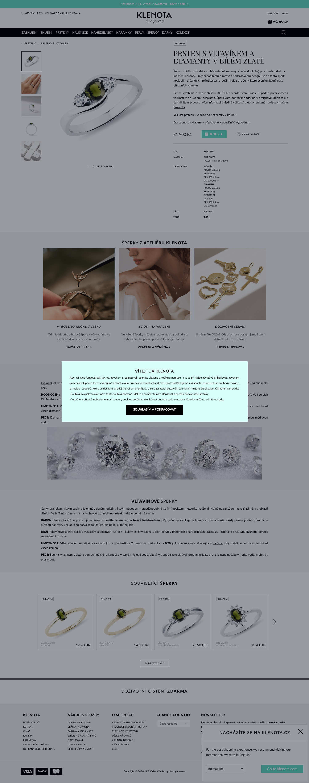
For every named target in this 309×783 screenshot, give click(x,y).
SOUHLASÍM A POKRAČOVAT (154, 409)
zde (211, 388)
